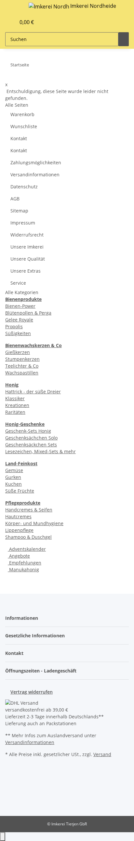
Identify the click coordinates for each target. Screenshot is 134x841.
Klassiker (15, 398)
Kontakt (18, 138)
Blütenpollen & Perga (28, 313)
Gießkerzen (17, 352)
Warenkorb (22, 114)
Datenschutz (24, 186)
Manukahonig (23, 569)
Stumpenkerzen (22, 359)
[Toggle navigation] (13, 7)
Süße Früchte (19, 491)
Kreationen (17, 405)
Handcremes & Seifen (28, 510)
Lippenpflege (19, 530)
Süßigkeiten (18, 333)
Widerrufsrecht (27, 235)
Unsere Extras (25, 271)
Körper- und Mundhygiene (34, 523)
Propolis (14, 326)
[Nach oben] (2, 836)
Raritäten (15, 412)
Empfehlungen (24, 563)
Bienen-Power (20, 306)
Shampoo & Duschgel (28, 537)
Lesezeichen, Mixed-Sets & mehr (40, 451)
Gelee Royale (19, 320)
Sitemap (19, 211)
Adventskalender (27, 549)
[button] (3, 22)
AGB (15, 199)
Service (18, 283)
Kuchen (13, 484)
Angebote (19, 556)
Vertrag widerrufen (31, 692)
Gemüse (14, 470)
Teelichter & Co (21, 366)
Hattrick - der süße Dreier (33, 391)
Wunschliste (23, 126)
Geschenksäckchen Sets (31, 444)
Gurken (13, 477)
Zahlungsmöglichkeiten (35, 162)
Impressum (22, 223)
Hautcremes (18, 516)
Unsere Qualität (27, 259)
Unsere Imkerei (27, 247)
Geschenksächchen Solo (31, 438)
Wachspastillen (21, 373)
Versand (102, 754)
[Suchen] (123, 39)
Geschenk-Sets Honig (28, 431)
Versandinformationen (35, 174)
